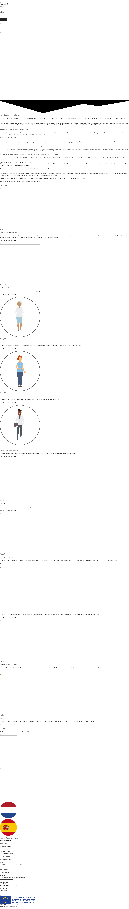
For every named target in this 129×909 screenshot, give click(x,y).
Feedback (2, 7)
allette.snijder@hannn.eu (6, 879)
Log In (1, 11)
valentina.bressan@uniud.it (7, 853)
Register (2, 12)
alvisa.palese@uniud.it (5, 846)
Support (2, 6)
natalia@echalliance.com (6, 840)
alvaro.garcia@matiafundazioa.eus (8, 885)
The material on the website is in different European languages (16, 162)
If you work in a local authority (7, 172)
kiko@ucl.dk (3, 866)
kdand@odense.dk (4, 872)
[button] (64, 128)
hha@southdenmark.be (5, 859)
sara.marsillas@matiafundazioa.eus (9, 892)
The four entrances (5, 128)
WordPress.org (4, 3)
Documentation (4, 4)
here (28, 165)
